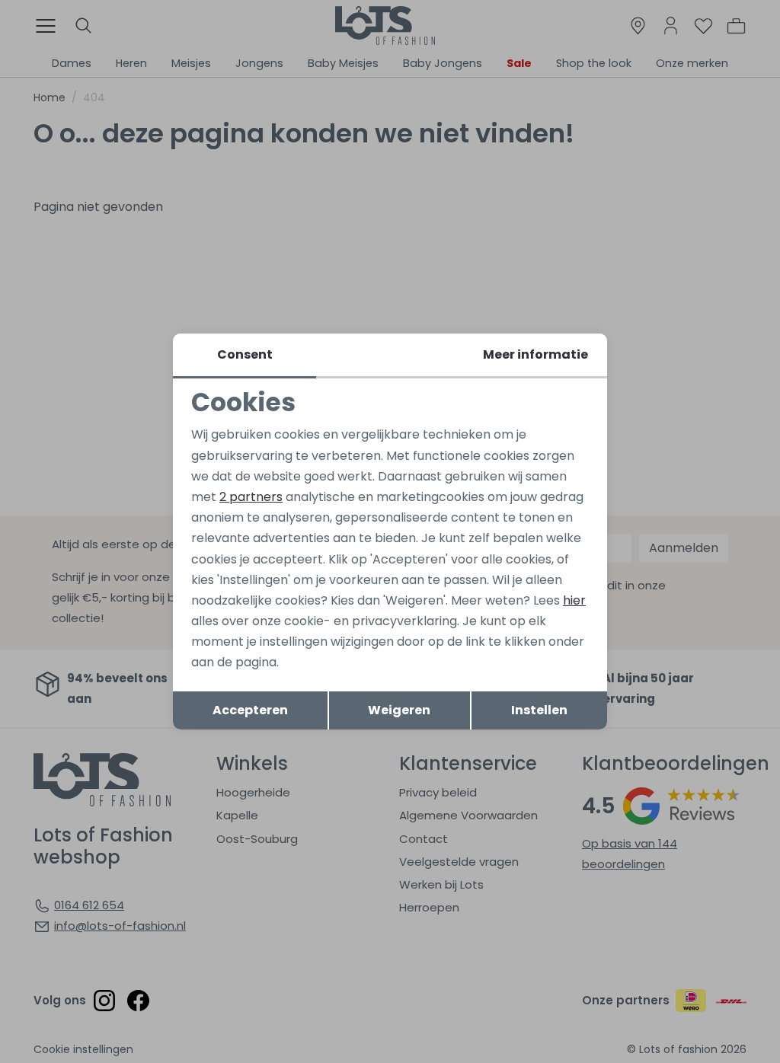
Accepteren (250, 710)
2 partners (251, 497)
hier (574, 600)
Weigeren (399, 710)
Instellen (539, 710)
